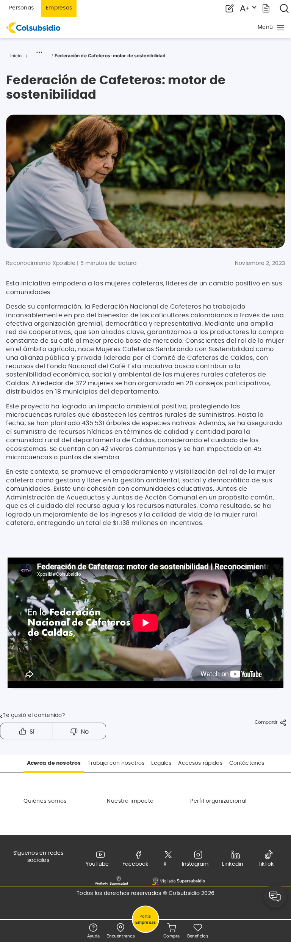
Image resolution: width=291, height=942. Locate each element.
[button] (271, 27)
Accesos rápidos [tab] (200, 763)
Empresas (59, 8)
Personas (21, 8)
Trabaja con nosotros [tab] (116, 763)
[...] (39, 55)
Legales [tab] (161, 763)
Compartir (266, 722)
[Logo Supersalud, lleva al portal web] (111, 881)
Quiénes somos (45, 801)
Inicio (16, 55)
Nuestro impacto (130, 801)
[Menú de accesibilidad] (248, 8)
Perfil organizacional (218, 801)
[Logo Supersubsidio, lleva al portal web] (178, 881)
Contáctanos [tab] (246, 763)
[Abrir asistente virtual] (275, 896)
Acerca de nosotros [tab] (54, 763)
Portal (145, 919)
